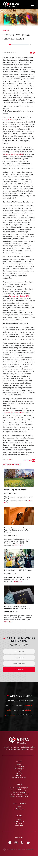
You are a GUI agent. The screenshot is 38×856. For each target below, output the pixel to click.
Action (19, 816)
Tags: (5, 459)
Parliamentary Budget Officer (20, 296)
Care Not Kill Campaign (19, 790)
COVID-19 (10, 459)
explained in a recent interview (14, 413)
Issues (19, 784)
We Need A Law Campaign (19, 788)
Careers (19, 773)
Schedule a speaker (19, 777)
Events (19, 819)
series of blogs (8, 119)
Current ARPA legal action (19, 796)
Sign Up (19, 670)
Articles (19, 807)
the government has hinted (13, 154)
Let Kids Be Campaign (19, 792)
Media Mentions (19, 809)
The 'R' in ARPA (19, 766)
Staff (19, 771)
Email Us (27, 460)
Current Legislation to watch (19, 794)
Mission (19, 764)
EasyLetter (19, 825)
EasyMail (19, 823)
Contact (19, 775)
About (19, 761)
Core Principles (19, 769)
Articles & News (19, 803)
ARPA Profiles (19, 821)
